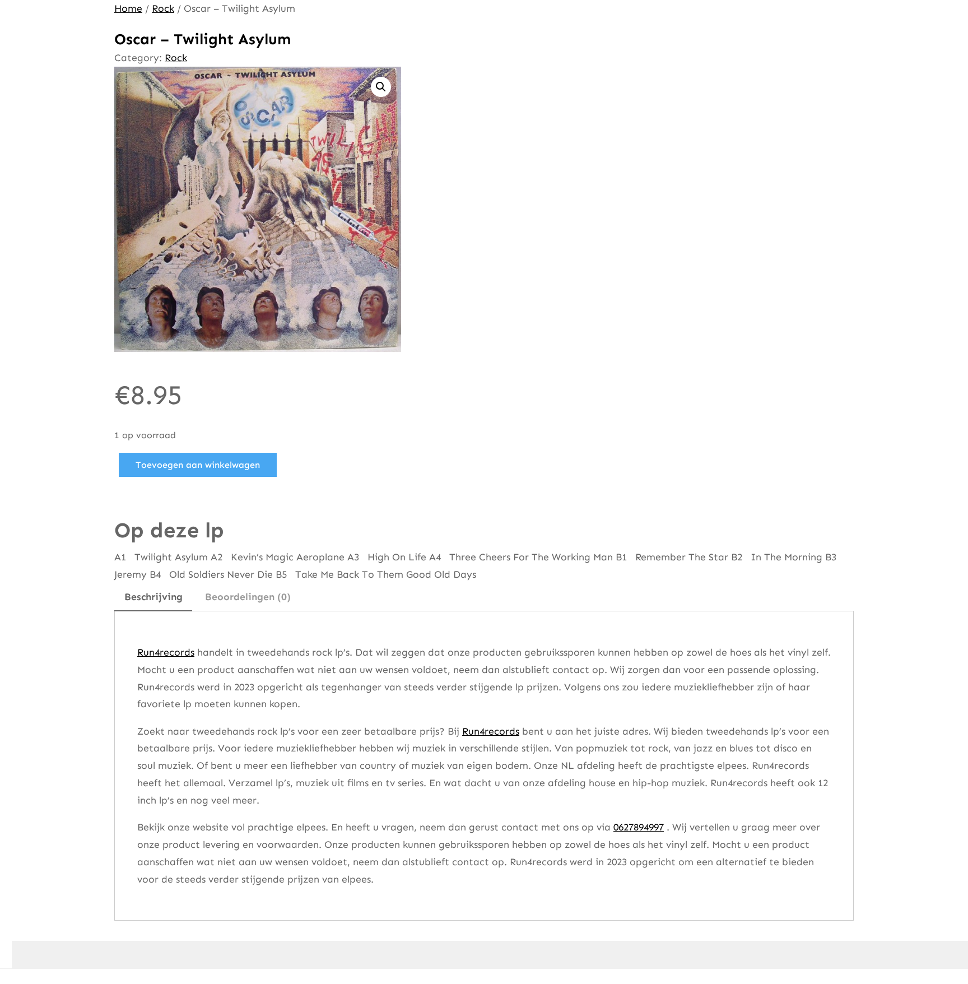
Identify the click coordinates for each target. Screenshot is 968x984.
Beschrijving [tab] (153, 597)
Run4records (165, 652)
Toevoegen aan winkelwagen (198, 464)
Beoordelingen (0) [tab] (248, 597)
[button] (381, 87)
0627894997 (638, 827)
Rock (163, 8)
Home (128, 8)
